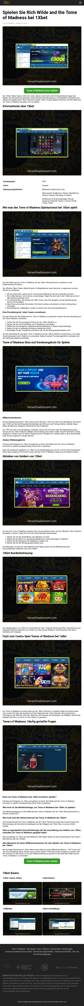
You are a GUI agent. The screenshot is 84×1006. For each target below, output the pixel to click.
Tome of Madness (8, 23)
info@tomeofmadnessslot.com (34, 1002)
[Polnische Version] (53, 13)
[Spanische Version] (48, 13)
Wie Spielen (31, 949)
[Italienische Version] (65, 13)
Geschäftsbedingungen (42, 954)
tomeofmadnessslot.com (57, 1002)
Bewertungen (67, 949)
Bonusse (46, 949)
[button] (80, 3)
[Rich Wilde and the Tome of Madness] (6, 2)
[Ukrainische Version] (76, 13)
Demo (39, 949)
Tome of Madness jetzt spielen (42, 90)
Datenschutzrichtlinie (63, 952)
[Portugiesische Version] (59, 13)
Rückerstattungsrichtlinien (43, 952)
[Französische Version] (71, 13)
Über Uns (75, 952)
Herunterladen (55, 949)
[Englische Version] (42, 13)
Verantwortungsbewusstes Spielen (18, 952)
